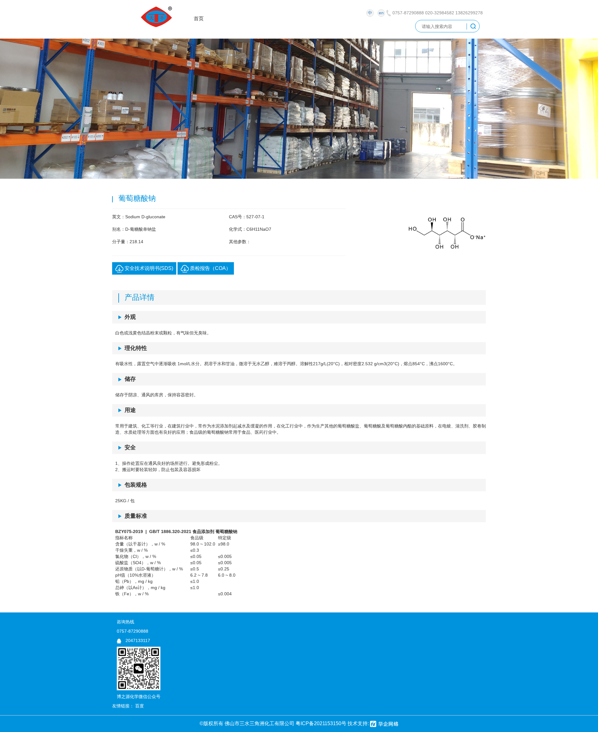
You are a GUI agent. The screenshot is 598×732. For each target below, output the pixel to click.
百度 (139, 705)
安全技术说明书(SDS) (148, 268)
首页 (199, 18)
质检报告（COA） (210, 268)
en (381, 12)
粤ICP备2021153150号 (321, 723)
